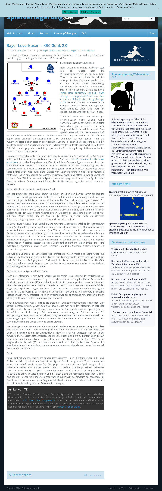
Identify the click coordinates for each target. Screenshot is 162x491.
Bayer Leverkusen (51, 50)
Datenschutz (134, 488)
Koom (114, 252)
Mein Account (14, 33)
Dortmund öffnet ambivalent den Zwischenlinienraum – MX (129, 263)
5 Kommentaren (87, 50)
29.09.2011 (21, 50)
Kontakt (111, 488)
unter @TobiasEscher (69, 406)
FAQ (84, 33)
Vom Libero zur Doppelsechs (38, 400)
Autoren (44, 33)
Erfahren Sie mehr (90, 12)
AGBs (121, 488)
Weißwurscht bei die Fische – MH (129, 249)
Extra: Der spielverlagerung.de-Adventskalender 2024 (128, 296)
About (31, 33)
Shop (152, 33)
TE (11, 50)
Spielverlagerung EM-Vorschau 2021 (128, 223)
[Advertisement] (55, 439)
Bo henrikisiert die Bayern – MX (128, 279)
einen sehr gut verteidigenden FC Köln (82, 94)
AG (112, 282)
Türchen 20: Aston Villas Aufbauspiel (131, 312)
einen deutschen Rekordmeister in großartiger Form (82, 99)
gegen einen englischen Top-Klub (78, 92)
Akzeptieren (70, 12)
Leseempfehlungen (65, 33)
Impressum (149, 488)
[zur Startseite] (40, 17)
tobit (114, 267)
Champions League (67, 50)
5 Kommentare (54, 475)
